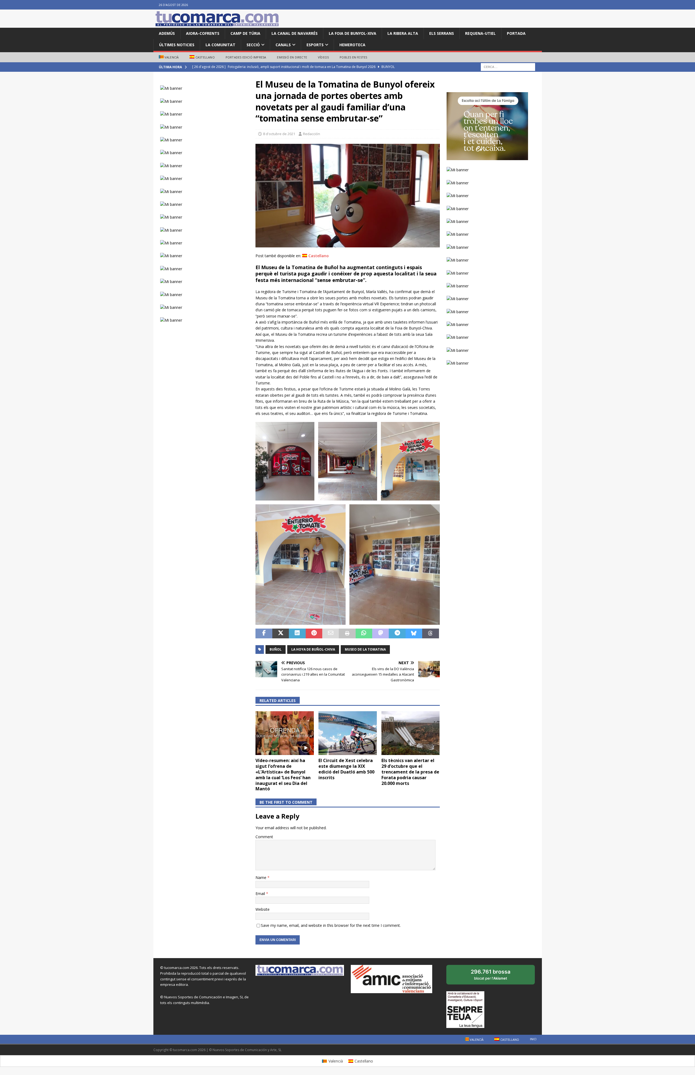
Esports (315, 44)
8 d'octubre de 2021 (279, 133)
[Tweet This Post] (280, 633)
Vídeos (323, 57)
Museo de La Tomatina (365, 649)
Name (261, 877)
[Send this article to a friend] (330, 633)
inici (533, 1039)
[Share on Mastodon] (380, 633)
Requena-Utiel (480, 33)
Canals (283, 44)
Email (260, 893)
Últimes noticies (176, 44)
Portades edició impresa (246, 57)
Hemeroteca (352, 44)
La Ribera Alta (402, 33)
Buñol (276, 649)
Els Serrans (441, 33)
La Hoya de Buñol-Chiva (313, 649)
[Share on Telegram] (397, 633)
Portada (516, 33)
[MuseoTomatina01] (347, 244)
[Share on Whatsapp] (364, 633)
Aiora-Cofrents (202, 33)
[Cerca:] (508, 66)
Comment (264, 836)
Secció (253, 44)
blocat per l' (496, 976)
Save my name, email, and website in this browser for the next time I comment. (331, 925)
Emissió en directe (292, 57)
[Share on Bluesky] (414, 633)
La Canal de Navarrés (294, 33)
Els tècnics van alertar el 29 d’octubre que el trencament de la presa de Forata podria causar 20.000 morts (410, 771)
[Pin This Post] (314, 633)
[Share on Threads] (430, 633)
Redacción (311, 133)
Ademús (167, 33)
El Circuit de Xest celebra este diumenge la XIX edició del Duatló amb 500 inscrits (346, 768)
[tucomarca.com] (217, 24)
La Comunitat (220, 44)
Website (262, 909)
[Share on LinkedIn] (297, 633)
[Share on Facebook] (263, 633)
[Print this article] (347, 633)
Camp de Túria (245, 33)
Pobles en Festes (353, 57)
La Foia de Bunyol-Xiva (352, 33)
